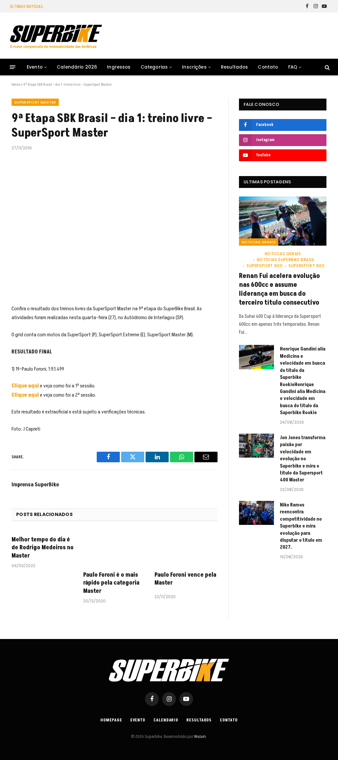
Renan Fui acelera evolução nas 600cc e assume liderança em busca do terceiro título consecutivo (279, 290)
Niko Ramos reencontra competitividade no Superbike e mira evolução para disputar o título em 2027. (301, 526)
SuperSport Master (35, 102)
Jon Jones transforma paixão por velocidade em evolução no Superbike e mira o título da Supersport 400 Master (302, 459)
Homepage (111, 720)
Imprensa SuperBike (35, 484)
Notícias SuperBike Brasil (286, 259)
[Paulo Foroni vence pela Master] (186, 548)
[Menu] (13, 67)
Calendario (165, 720)
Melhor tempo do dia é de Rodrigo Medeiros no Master (43, 548)
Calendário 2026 (77, 67)
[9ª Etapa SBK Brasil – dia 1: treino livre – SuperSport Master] (115, 226)
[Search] (326, 67)
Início (16, 84)
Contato (268, 67)
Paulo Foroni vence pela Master (185, 579)
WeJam (199, 737)
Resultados (234, 67)
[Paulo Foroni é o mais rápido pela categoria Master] (114, 548)
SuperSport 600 (265, 265)
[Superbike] (56, 36)
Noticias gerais (259, 242)
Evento (35, 67)
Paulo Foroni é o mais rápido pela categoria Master (111, 583)
